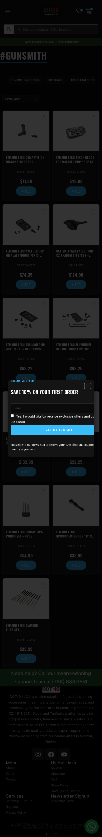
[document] (51, 418)
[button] (87, 386)
